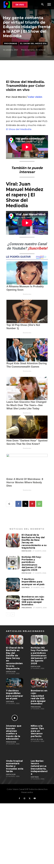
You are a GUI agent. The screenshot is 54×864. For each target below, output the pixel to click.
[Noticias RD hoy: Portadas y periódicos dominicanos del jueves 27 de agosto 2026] (13, 562)
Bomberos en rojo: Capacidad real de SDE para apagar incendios (33, 600)
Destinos (25, 587)
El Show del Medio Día (33, 43)
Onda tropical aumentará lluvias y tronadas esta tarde (14, 766)
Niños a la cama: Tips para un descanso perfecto (37, 731)
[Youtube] (34, 798)
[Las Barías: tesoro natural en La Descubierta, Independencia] (39, 753)
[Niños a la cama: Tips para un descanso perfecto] (39, 718)
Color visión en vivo (25, 88)
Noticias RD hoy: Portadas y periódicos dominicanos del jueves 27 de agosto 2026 (31, 563)
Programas (10, 43)
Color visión (35, 96)
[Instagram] (24, 798)
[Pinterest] (32, 504)
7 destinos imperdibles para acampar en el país (33, 582)
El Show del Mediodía (18, 129)
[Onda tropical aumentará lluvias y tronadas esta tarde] (14, 753)
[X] (25, 504)
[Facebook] (18, 504)
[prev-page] (8, 614)
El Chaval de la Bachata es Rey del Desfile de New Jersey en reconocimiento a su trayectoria (34, 541)
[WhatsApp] (39, 504)
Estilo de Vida (37, 739)
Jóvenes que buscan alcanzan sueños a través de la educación (13, 732)
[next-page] (13, 614)
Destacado (26, 551)
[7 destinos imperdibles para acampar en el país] (13, 585)
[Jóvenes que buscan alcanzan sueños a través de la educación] (14, 718)
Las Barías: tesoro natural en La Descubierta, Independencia (39, 767)
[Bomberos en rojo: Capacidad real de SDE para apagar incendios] (13, 602)
